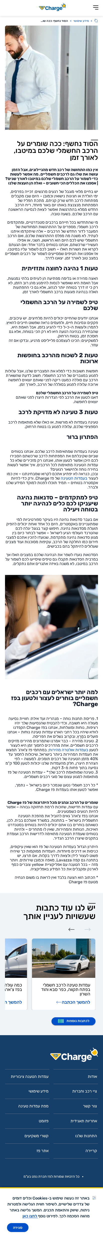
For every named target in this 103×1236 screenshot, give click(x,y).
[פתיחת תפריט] (95, 7)
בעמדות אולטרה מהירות (68, 749)
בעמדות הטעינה (74, 478)
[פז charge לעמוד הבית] (51, 1056)
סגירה (17, 1228)
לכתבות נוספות (77, 1021)
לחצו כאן (30, 1216)
